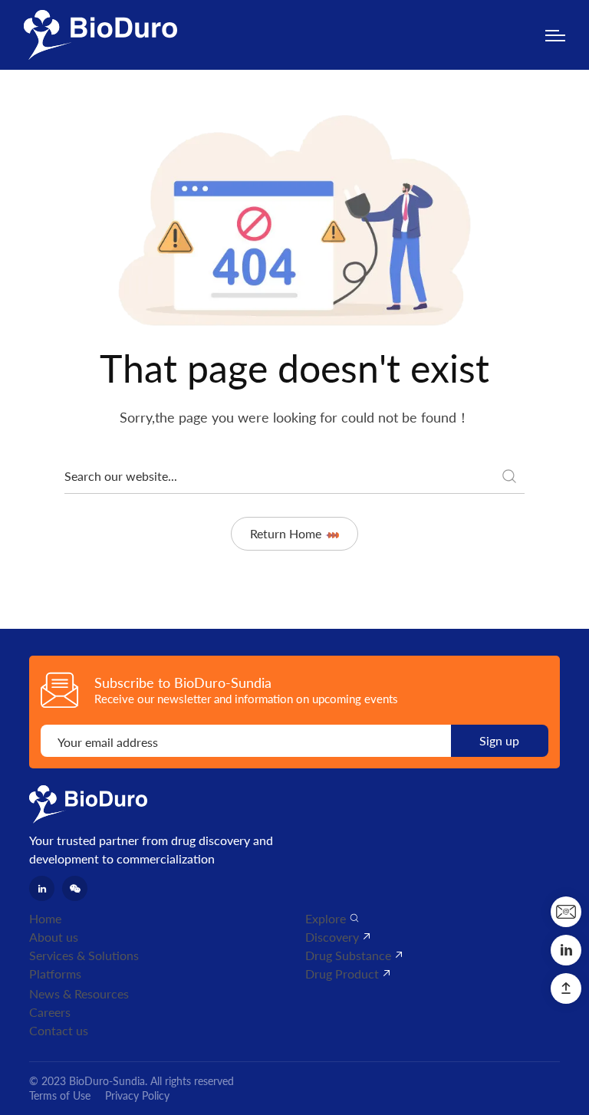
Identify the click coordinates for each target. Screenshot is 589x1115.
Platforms (55, 973)
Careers (50, 1012)
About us (53, 936)
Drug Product (342, 973)
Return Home (285, 533)
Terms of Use (59, 1095)
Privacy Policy (137, 1095)
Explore (325, 918)
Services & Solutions (84, 955)
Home (45, 918)
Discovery (332, 936)
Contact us (58, 1030)
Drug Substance (348, 955)
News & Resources (79, 993)
